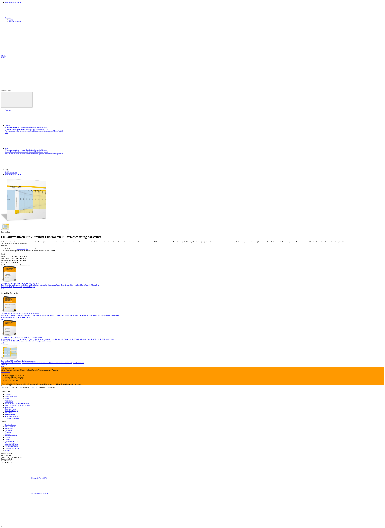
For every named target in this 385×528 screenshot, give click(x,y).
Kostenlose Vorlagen (11, 411)
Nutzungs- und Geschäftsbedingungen (17, 403)
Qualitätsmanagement (37, 131)
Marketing (26, 129)
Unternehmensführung (51, 131)
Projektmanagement (11, 131)
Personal (32, 129)
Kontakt (7, 398)
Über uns (8, 394)
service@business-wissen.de (40, 493)
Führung (7, 129)
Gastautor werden (10, 409)
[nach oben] (1, 526)
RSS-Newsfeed (10, 414)
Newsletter (8, 412)
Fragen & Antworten (11, 396)
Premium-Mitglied (22, 249)
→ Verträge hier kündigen (13, 416)
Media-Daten (9, 407)
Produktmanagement (41, 129)
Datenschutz (9, 402)
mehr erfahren (5, 372)
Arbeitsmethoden (10, 127)
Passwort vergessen (15, 21)
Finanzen (44, 127)
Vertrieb (60, 131)
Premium (8, 110)
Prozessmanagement (23, 131)
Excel (6, 133)
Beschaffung (30, 127)
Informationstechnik (16, 129)
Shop (6, 148)
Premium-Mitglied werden (13, 174)
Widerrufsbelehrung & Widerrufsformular (18, 405)
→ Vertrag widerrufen (12, 418)
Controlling (37, 127)
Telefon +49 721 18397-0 (39, 478)
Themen (7, 125)
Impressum (8, 400)
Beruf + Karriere (21, 127)
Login (11, 20)
